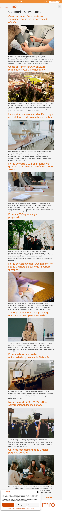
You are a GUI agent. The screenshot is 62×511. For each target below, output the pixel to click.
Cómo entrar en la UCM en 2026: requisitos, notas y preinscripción (27, 68)
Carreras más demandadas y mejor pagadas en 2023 (28, 451)
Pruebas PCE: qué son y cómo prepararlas (25, 216)
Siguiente (50, 497)
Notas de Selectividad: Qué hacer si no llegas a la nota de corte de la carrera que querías (30, 266)
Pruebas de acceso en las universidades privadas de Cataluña (28, 356)
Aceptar (8, 505)
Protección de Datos (30, 508)
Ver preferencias (33, 505)
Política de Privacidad (20, 508)
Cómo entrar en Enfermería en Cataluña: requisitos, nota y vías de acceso (28, 19)
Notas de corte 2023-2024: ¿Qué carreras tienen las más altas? (27, 403)
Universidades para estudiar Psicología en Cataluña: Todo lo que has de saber (30, 116)
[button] (38, 492)
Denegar (20, 505)
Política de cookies (11, 508)
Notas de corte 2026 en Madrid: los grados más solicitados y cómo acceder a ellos (31, 166)
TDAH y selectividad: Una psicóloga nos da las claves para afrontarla (28, 314)
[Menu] (59, 6)
